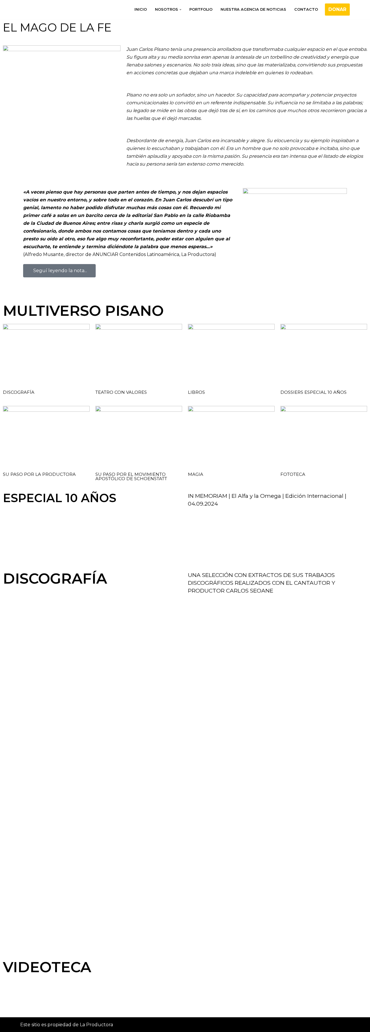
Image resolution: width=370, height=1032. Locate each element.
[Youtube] (61, 1005)
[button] (180, 9)
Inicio (140, 9)
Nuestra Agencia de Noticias (253, 9)
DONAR (337, 9)
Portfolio (200, 9)
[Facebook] (30, 1005)
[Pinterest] (77, 1005)
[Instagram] (46, 1005)
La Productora (96, 1024)
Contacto (306, 9)
